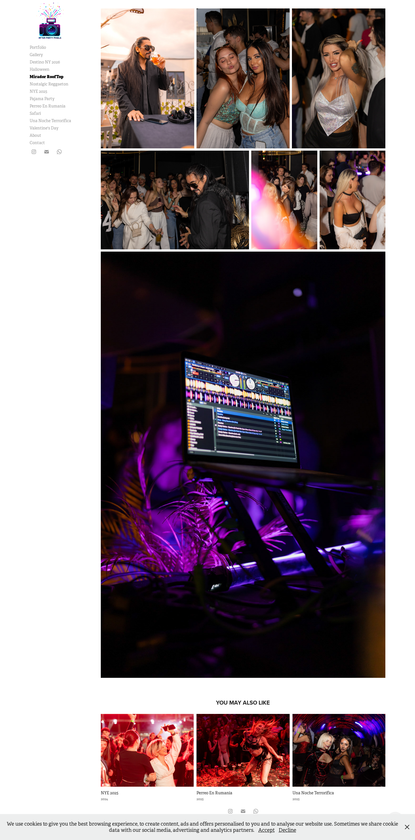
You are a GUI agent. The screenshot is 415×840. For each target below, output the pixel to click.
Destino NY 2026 (45, 62)
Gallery (36, 54)
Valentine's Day (44, 128)
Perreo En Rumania (47, 106)
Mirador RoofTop (47, 76)
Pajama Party (42, 98)
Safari (35, 113)
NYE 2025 (38, 91)
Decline (287, 830)
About (35, 135)
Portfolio (38, 47)
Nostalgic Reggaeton (49, 84)
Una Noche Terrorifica (50, 120)
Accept (266, 830)
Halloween (39, 69)
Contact (37, 142)
